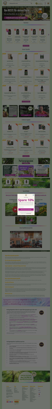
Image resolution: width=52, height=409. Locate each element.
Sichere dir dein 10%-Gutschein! (26, 209)
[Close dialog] (33, 195)
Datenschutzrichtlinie (28, 213)
